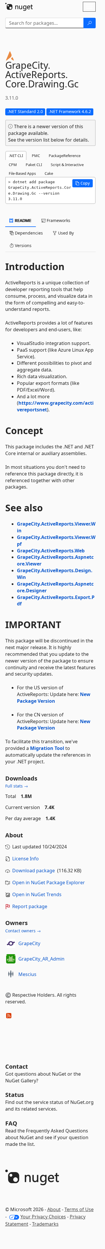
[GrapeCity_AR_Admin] (11, 959)
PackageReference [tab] (64, 155)
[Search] (89, 23)
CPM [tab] (13, 164)
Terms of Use (79, 1209)
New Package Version (53, 697)
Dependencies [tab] (28, 233)
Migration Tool (47, 748)
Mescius (27, 974)
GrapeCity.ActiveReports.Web (51, 550)
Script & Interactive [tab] (67, 164)
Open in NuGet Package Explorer (48, 882)
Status (14, 1095)
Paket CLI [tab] (34, 164)
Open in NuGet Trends (37, 894)
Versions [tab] (23, 245)
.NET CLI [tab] (16, 155)
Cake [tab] (49, 173)
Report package (29, 906)
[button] (82, 183)
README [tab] (23, 220)
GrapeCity (29, 943)
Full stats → (16, 786)
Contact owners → (23, 930)
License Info (25, 858)
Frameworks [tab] (58, 220)
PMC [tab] (36, 155)
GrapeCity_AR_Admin (41, 959)
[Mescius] (11, 974)
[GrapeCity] (11, 943)
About (54, 1209)
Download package (33, 870)
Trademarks (45, 1224)
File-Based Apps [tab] (22, 173)
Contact (16, 1066)
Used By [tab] (65, 233)
